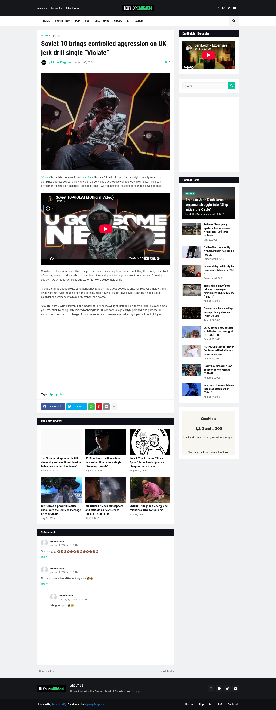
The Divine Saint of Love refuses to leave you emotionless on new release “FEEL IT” (219, 291)
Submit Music (72, 8)
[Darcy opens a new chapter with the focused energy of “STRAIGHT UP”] (191, 332)
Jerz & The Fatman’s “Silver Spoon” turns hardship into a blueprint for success (147, 462)
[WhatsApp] (91, 406)
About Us (42, 8)
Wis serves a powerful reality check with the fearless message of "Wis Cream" (61, 510)
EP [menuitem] (128, 20)
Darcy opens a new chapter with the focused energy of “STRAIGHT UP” (218, 331)
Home (44, 35)
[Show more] (114, 406)
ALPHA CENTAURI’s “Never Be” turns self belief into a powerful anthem (219, 350)
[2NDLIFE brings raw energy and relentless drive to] (150, 490)
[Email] (106, 406)
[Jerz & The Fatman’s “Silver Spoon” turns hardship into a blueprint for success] (150, 442)
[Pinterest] (99, 406)
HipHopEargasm (94, 704)
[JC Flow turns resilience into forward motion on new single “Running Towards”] (105, 442)
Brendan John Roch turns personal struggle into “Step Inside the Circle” (206, 204)
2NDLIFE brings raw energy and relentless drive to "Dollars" (149, 508)
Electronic (233, 704)
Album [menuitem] (139, 20)
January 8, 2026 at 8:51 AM (64, 545)
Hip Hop (189, 704)
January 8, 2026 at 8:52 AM (73, 599)
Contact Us (56, 8)
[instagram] (218, 8)
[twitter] (229, 8)
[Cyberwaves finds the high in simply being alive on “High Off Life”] (191, 313)
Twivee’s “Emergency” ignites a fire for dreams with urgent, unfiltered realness (217, 230)
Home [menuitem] (46, 20)
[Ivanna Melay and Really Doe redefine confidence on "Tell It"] (191, 271)
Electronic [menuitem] (102, 20)
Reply (44, 556)
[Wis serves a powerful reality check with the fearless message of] (61, 490)
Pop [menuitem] (77, 20)
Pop (201, 704)
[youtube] (234, 8)
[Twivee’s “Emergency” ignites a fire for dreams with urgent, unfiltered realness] (191, 229)
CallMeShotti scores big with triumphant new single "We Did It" (219, 251)
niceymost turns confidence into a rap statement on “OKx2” (219, 388)
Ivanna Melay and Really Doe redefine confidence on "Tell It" (219, 270)
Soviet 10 (85, 177)
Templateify (59, 704)
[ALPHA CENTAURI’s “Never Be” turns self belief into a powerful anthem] (191, 351)
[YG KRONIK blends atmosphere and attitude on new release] (105, 490)
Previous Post (47, 671)
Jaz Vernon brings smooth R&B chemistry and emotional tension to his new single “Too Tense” (61, 462)
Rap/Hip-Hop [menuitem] (62, 20)
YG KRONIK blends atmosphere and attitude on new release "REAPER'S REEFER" (104, 510)
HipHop (55, 35)
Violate (46, 177)
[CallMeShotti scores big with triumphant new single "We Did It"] (191, 252)
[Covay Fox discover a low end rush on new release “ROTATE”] (191, 370)
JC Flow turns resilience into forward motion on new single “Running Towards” (103, 462)
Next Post (166, 671)
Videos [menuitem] (118, 20)
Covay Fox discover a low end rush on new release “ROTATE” (218, 369)
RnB (220, 704)
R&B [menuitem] (87, 20)
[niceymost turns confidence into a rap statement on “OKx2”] (191, 389)
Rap (61, 394)
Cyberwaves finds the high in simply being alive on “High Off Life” (218, 312)
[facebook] (223, 8)
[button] (40, 21)
